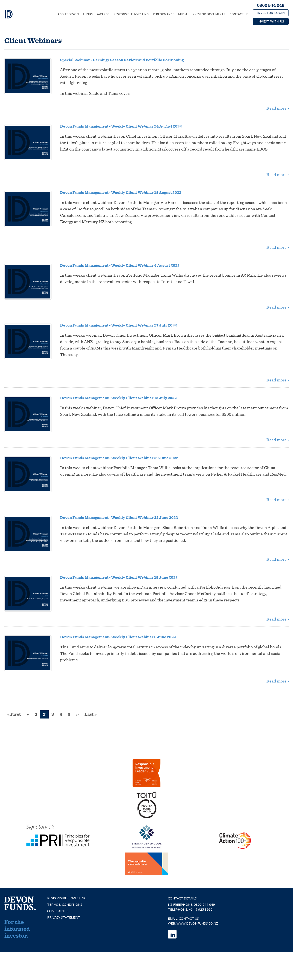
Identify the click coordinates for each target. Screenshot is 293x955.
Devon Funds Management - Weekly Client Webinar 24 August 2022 (121, 126)
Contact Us (239, 14)
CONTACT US (189, 918)
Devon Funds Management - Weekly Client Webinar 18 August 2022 (120, 193)
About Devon (68, 14)
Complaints (57, 911)
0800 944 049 (270, 5)
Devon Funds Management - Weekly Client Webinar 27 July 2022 (118, 325)
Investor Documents (208, 14)
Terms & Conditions (64, 904)
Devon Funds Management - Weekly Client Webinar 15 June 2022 (119, 578)
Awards (103, 14)
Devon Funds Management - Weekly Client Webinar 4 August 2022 (120, 266)
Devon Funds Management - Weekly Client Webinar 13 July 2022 (118, 398)
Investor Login (271, 13)
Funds (88, 14)
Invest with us (270, 21)
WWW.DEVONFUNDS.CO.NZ (197, 923)
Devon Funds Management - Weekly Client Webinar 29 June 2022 (119, 458)
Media (182, 14)
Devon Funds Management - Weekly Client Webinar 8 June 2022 (118, 637)
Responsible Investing (131, 14)
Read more (276, 108)
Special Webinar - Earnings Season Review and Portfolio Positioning (122, 60)
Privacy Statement (63, 917)
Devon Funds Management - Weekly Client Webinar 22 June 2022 (119, 518)
